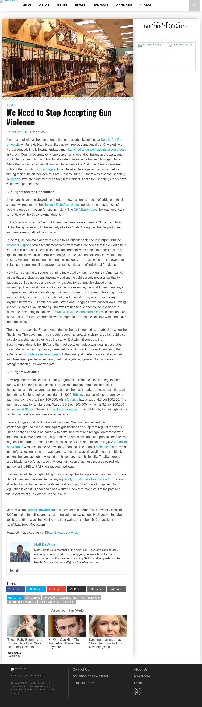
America (72, 399)
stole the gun (105, 446)
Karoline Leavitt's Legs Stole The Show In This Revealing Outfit (105, 643)
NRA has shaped (86, 209)
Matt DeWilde (19, 131)
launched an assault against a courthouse (97, 149)
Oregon (15, 179)
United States (24, 409)
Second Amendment (49, 602)
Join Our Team (83, 683)
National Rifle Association (62, 204)
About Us (141, 669)
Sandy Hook (94, 597)
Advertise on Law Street (90, 676)
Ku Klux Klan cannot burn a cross (80, 312)
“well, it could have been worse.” (86, 479)
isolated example (65, 409)
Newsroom (142, 676)
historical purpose (18, 245)
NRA (83, 597)
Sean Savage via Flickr (62, 532)
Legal (138, 683)
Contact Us (81, 669)
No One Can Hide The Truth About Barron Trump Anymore (66, 643)
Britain (77, 394)
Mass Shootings (69, 597)
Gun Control (33, 597)
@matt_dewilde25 (41, 509)
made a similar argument (44, 354)
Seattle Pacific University (22, 602)
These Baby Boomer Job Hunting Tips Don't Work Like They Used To (24, 643)
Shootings (68, 602)
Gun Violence (50, 597)
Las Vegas (47, 169)
